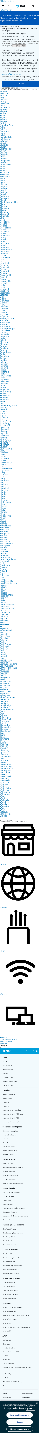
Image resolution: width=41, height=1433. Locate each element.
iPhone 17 (6, 1106)
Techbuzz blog (7, 1374)
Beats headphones (9, 1298)
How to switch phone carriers (13, 1167)
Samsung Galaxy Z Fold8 (11, 1118)
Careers (5, 1356)
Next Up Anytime (8, 1154)
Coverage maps (7, 1397)
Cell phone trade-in (9, 1179)
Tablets (5, 1073)
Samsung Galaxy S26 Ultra (12, 1110)
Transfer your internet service (13, 1183)
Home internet (8, 1069)
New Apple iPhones (9, 1229)
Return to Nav (6, 10)
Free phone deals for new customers (15, 1216)
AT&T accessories (9, 1286)
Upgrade (6, 1143)
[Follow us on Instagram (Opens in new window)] (33, 1051)
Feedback (5, 1378)
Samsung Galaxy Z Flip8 (11, 1122)
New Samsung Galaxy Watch (13, 1265)
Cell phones (7, 1062)
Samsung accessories (10, 1290)
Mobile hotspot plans (10, 1150)
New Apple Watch (9, 1262)
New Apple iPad (8, 1254)
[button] (3, 6)
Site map (5, 1393)
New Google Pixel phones (11, 1237)
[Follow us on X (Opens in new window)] (26, 1051)
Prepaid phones (8, 1085)
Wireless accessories (10, 1081)
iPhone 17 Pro (7, 1098)
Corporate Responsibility (11, 1352)
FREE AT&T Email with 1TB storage (12, 1382)
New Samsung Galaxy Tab (12, 1258)
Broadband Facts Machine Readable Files (17, 1367)
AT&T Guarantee (8, 1364)
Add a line (6, 1139)
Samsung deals (8, 1204)
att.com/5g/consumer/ (12, 74)
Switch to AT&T (8, 1164)
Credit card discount (10, 1212)
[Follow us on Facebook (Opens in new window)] (30, 1051)
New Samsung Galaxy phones (13, 1233)
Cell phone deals (8, 1196)
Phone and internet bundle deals (14, 1208)
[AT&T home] (20, 6)
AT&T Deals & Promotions (11, 1192)
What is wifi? (7, 1331)
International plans (9, 1135)
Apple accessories (9, 1282)
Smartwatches (8, 1077)
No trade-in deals (9, 1220)
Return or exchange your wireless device (17, 1327)
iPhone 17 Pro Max (9, 1094)
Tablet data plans (9, 1147)
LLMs (4, 1386)
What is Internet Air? (10, 1311)
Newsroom (6, 1344)
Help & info (6, 1360)
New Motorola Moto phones (12, 1241)
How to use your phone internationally (16, 1315)
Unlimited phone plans (10, 1131)
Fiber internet (7, 1066)
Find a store (7, 1340)
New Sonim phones (9, 1245)
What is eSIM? (7, 1323)
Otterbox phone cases (10, 1294)
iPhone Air (6, 1102)
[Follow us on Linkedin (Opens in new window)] (37, 1051)
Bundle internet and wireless (12, 1307)
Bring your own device (10, 1175)
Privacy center (26, 1397)
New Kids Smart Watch (11, 1273)
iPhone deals (7, 1200)
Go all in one (20, 84)
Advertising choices (27, 1393)
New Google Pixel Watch (11, 1269)
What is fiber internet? (10, 1319)
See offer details (19, 46)
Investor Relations (9, 1348)
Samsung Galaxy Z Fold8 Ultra (13, 1114)
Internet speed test (9, 1171)
